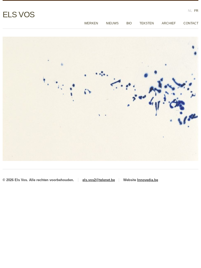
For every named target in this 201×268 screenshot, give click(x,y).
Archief (169, 23)
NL (190, 11)
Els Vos (19, 14)
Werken (91, 23)
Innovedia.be (147, 180)
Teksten (146, 23)
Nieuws (112, 23)
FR (196, 11)
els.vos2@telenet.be (98, 180)
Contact (190, 23)
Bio (129, 23)
